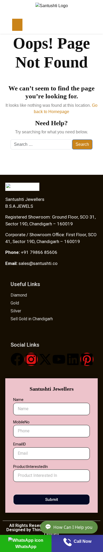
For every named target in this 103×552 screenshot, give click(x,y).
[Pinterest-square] (86, 359)
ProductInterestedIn (30, 466)
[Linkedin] (72, 359)
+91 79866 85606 (38, 252)
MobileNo (21, 422)
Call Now (82, 541)
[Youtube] (58, 359)
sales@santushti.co (38, 263)
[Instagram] (31, 359)
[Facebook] (17, 359)
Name (18, 399)
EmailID (19, 444)
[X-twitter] (45, 359)
